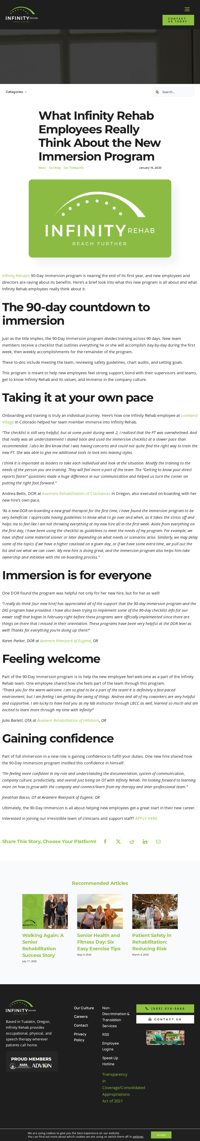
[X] (118, 841)
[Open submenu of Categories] (25, 91)
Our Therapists (74, 167)
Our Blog (55, 167)
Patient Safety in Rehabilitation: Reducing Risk (151, 941)
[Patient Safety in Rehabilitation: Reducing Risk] (155, 911)
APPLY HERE (146, 818)
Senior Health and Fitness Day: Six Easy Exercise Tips (98, 941)
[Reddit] (132, 841)
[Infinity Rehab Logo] (22, 8)
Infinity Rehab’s (16, 275)
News (42, 167)
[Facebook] (105, 841)
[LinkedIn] (145, 841)
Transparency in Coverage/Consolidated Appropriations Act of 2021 (123, 1088)
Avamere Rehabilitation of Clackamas (76, 493)
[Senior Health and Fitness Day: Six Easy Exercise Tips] (100, 911)
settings (138, 1136)
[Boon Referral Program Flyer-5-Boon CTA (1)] (165, 1032)
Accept (161, 1135)
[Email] (158, 841)
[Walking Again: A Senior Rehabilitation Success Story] (45, 911)
